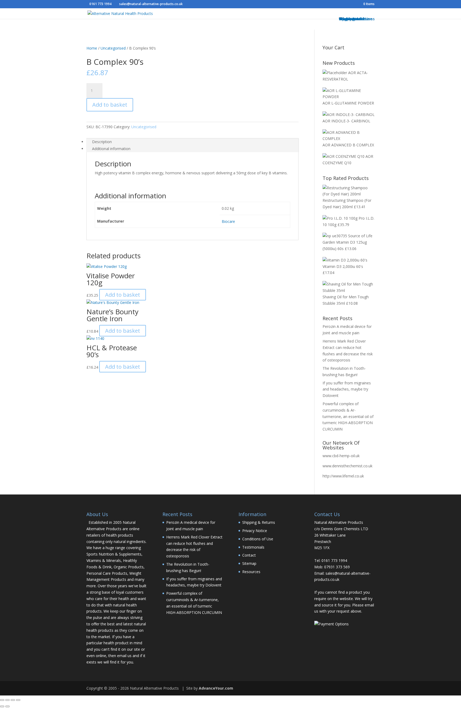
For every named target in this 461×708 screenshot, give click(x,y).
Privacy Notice (254, 530)
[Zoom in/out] (2, 700)
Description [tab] (102, 141)
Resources (251, 571)
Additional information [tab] (111, 148)
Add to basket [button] (122, 294)
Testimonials (253, 547)
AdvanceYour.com (216, 688)
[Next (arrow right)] (7, 706)
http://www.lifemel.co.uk (343, 475)
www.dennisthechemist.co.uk (347, 465)
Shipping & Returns (258, 522)
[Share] (13, 700)
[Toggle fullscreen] (7, 700)
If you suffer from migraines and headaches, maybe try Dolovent (347, 389)
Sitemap (249, 563)
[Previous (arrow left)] (2, 706)
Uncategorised (113, 48)
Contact (249, 555)
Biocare (228, 221)
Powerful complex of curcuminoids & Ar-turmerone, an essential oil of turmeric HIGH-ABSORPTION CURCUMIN (348, 416)
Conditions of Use (257, 538)
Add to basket (109, 104)
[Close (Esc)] (18, 700)
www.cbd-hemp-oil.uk (341, 455)
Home (91, 48)
